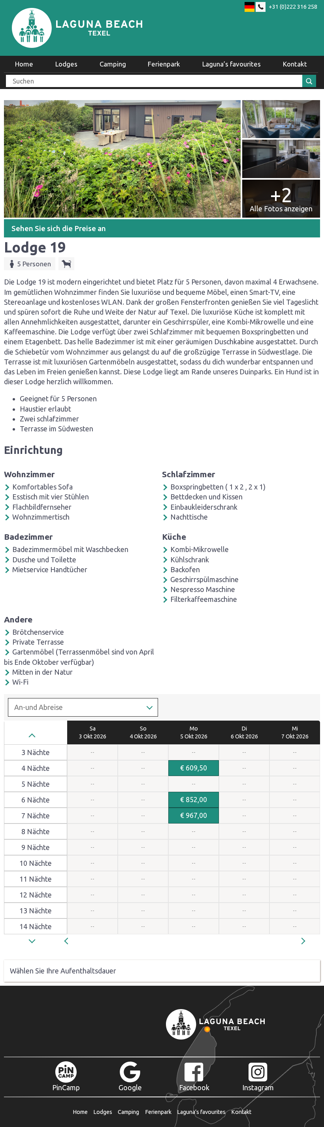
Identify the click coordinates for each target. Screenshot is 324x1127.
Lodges (66, 64)
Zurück (75, 940)
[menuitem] (24, 64)
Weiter (306, 940)
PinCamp (66, 1087)
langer (34, 943)
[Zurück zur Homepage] (77, 28)
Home (24, 64)
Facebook (194, 1087)
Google (130, 1087)
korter (34, 736)
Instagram (258, 1087)
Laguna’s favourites (231, 64)
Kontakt (295, 64)
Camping (113, 64)
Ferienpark (164, 64)
